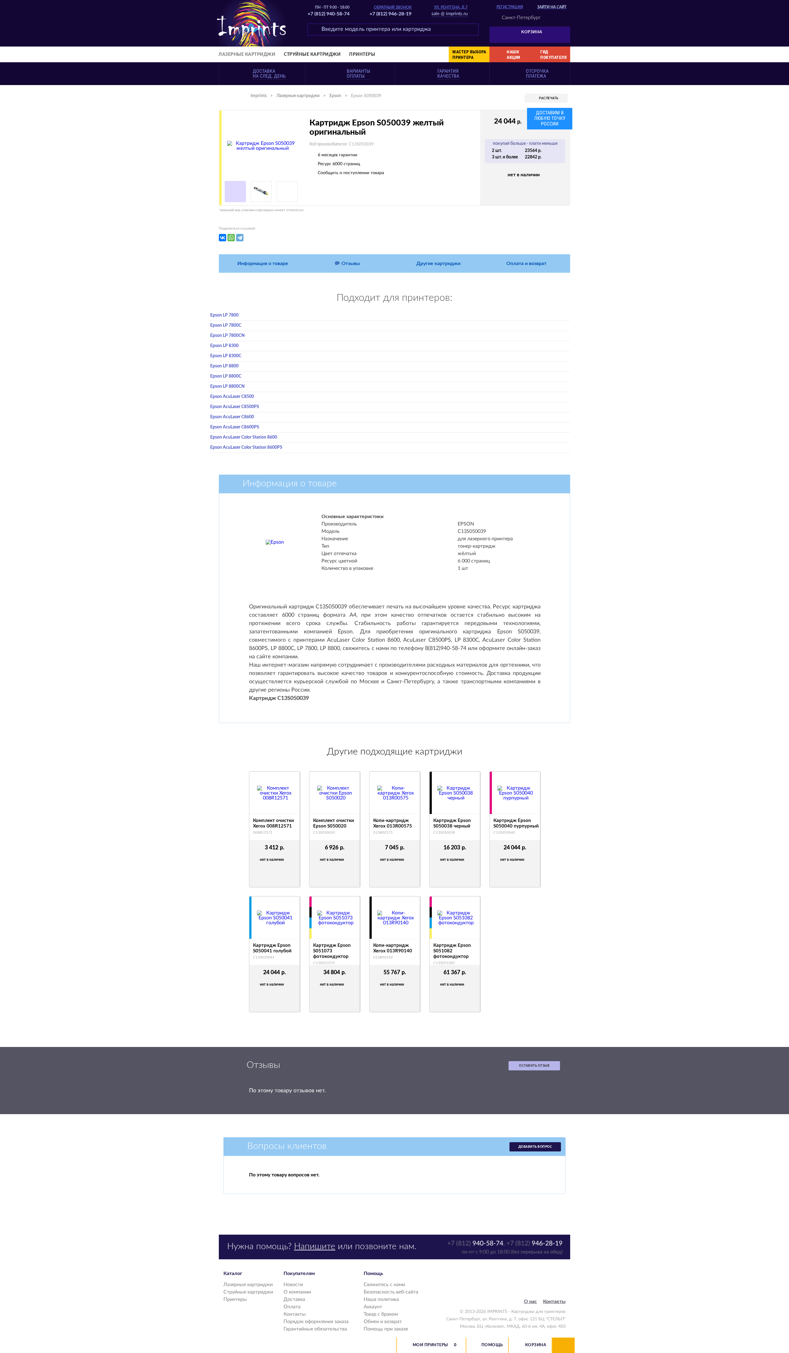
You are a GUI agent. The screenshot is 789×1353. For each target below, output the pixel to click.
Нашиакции (513, 54)
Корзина (531, 32)
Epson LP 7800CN (227, 335)
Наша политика (381, 1299)
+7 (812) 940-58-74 (329, 13)
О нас (530, 1301)
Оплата (292, 1306)
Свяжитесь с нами (384, 1284)
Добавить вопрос (535, 1146)
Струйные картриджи (312, 54)
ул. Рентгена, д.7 (451, 7)
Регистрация (510, 7)
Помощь (492, 1345)
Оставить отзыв (534, 1065)
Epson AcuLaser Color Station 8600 (243, 437)
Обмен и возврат (383, 1321)
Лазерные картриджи (247, 54)
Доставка (294, 1299)
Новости (293, 1284)
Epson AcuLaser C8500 (232, 396)
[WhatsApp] (231, 237)
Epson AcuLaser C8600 (232, 417)
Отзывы (350, 263)
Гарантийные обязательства (315, 1328)
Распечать (548, 98)
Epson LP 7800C (225, 325)
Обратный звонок (392, 7)
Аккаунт (373, 1306)
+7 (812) (475, 1243)
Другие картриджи (438, 263)
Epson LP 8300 (224, 346)
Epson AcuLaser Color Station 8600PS (246, 447)
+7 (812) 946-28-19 (390, 13)
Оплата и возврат (526, 263)
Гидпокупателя (553, 54)
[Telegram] (239, 237)
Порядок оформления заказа (316, 1321)
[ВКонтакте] (222, 237)
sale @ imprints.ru (449, 13)
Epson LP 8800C (225, 376)
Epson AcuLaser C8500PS (234, 407)
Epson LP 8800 (224, 366)
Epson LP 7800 (224, 315)
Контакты (295, 1314)
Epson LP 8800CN (227, 386)
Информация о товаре (262, 263)
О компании (297, 1292)
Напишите (314, 1246)
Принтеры (362, 54)
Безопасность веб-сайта (391, 1292)
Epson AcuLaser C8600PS (234, 427)
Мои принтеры (430, 1345)
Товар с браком (381, 1314)
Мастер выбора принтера (469, 54)
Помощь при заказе (386, 1328)
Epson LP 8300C (225, 356)
